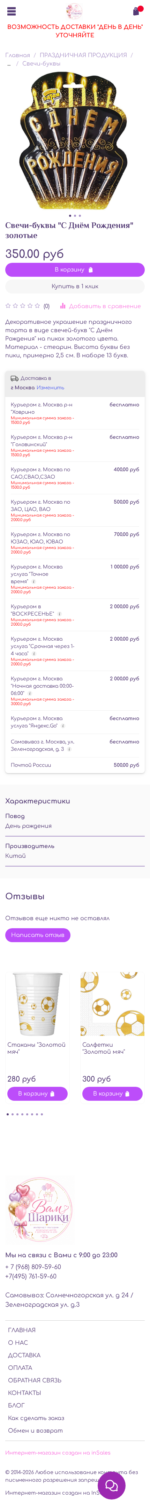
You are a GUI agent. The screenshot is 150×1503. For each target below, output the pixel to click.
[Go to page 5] (27, 1114)
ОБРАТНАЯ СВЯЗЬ (34, 1381)
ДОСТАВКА (24, 1355)
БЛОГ (16, 1406)
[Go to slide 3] (80, 216)
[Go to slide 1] (70, 216)
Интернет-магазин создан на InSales (58, 1493)
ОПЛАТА (20, 1368)
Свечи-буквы (41, 64)
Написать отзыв (38, 935)
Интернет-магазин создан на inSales (58, 1453)
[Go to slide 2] (75, 216)
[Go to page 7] (37, 1114)
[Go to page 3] (17, 1114)
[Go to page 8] (42, 1114)
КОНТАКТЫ (24, 1393)
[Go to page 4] (22, 1114)
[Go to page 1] (8, 1114)
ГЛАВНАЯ (22, 1330)
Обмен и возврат (35, 1431)
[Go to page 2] (13, 1114)
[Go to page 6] (32, 1114)
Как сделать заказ (36, 1418)
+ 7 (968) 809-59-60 (33, 1267)
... (8, 64)
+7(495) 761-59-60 (31, 1276)
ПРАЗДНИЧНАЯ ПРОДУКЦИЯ (83, 55)
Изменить (50, 387)
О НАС (18, 1343)
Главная (17, 55)
